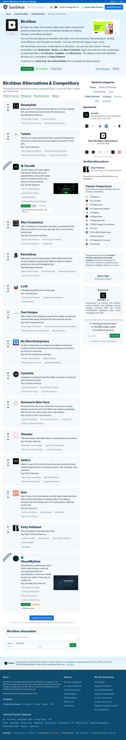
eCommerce (106, 101)
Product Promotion (12, 704)
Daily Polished (57, 56)
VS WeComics (96, 204)
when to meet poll (108, 733)
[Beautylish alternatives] (16, 106)
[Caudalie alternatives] (16, 374)
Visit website (27, 69)
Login (121, 1)
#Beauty (55, 96)
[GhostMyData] (16, 558)
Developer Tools (24, 719)
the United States (57, 61)
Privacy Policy (19, 733)
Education (34, 726)
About (45, 704)
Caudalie (59, 53)
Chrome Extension (72, 690)
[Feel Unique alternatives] (16, 313)
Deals (111, 92)
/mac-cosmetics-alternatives (18, 219)
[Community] (56, 7)
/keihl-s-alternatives (14, 457)
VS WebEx (94, 212)
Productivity (26, 723)
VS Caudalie (95, 201)
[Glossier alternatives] (16, 435)
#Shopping (26, 96)
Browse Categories (72, 682)
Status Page (56, 69)
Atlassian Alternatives (104, 694)
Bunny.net (55, 733)
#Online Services (11, 96)
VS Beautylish (95, 216)
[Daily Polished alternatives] (16, 528)
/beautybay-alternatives (16, 251)
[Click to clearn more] (63, 663)
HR (72, 723)
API (51, 704)
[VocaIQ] (16, 167)
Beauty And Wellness (107, 87)
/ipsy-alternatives (13, 489)
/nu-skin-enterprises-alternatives (20, 338)
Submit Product (114, 7)
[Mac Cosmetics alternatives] (16, 223)
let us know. (114, 265)
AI (4, 719)
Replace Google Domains (106, 705)
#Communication (41, 96)
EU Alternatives (101, 709)
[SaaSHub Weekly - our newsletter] (51, 7)
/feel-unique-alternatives (16, 309)
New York (41, 61)
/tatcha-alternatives (14, 131)
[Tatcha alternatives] (16, 135)
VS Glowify (94, 244)
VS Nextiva (94, 197)
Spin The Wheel (82, 733)
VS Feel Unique (96, 236)
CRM (5, 723)
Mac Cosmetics (72, 50)
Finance (24, 726)
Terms (31, 733)
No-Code (11, 719)
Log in (9, 643)
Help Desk (14, 723)
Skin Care (117, 97)
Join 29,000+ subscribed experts (103, 341)
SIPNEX (102, 300)
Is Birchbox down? (103, 279)
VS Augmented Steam (99, 208)
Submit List (69, 701)
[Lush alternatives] (16, 287)
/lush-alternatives (13, 283)
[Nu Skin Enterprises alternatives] (16, 342)
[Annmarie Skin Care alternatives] (16, 403)
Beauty (93, 87)
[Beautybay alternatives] (16, 255)
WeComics (75, 53)
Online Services (92, 96)
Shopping (107, 96)
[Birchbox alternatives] (12, 25)
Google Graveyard (102, 701)
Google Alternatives (103, 690)
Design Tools (40, 719)
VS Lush (93, 228)
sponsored (70, 664)
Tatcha (54, 50)
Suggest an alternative (42, 618)
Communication (99, 92)
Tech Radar (99, 682)
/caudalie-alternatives (15, 370)
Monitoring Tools (10, 726)
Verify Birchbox (102, 69)
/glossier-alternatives (14, 431)
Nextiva (49, 53)
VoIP (97, 101)
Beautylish (44, 50)
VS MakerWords (97, 220)
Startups (33, 1)
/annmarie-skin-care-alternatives (20, 399)
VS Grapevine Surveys (99, 240)
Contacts (27, 704)
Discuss (36, 704)
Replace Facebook (103, 686)
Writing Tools (81, 723)
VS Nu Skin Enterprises (100, 232)
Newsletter (69, 705)
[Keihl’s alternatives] (16, 461)
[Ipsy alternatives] (16, 493)
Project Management (98, 723)
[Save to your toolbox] (12, 33)
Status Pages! (70, 694)
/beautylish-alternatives (16, 102)
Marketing (38, 723)
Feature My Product (93, 7)
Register (113, 1)
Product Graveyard (103, 698)
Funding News (70, 698)
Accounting (50, 723)
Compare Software (72, 686)
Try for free (26, 206)
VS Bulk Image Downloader (102, 224)
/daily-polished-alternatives (17, 524)
